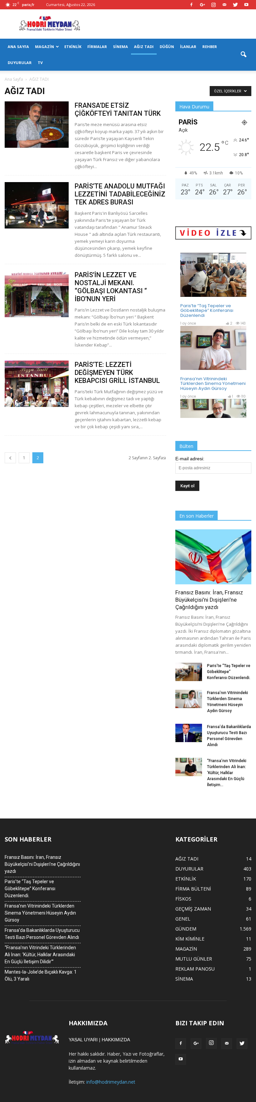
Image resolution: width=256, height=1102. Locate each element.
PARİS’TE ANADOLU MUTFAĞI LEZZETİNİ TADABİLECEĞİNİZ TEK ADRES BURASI (120, 194)
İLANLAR (188, 46)
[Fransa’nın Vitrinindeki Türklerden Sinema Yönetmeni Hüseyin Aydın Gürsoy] (188, 699)
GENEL (182, 919)
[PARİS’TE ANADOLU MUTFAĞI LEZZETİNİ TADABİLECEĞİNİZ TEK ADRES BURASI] (37, 205)
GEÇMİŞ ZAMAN (193, 909)
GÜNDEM (185, 929)
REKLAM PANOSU (195, 969)
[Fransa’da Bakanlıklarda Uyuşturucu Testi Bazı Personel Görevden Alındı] (188, 733)
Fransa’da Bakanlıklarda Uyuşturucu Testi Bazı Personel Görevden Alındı (42, 934)
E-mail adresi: (189, 458)
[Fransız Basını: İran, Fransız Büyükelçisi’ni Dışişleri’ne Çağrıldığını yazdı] (213, 556)
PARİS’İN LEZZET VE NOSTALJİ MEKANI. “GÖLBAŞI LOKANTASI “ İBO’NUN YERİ (111, 287)
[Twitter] (235, 4)
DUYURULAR (20, 62)
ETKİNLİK (72, 46)
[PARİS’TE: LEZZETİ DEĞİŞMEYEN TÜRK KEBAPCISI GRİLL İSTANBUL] (37, 384)
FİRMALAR (97, 46)
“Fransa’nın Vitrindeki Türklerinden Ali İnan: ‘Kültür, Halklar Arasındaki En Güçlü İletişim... (226, 772)
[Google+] (202, 4)
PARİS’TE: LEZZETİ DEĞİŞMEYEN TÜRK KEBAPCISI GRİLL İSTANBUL (117, 373)
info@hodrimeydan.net (110, 1082)
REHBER (209, 46)
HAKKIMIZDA (116, 1039)
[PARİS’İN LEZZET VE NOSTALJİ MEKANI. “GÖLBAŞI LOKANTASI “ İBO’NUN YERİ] (37, 294)
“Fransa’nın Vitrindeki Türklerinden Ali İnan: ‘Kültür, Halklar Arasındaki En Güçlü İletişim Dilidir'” (40, 954)
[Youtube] (246, 4)
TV (40, 62)
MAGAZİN (44, 46)
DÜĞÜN (167, 46)
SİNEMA (120, 46)
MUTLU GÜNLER (193, 959)
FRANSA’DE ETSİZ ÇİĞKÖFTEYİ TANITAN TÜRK (118, 109)
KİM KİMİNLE (189, 939)
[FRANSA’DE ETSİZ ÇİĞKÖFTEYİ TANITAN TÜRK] (37, 124)
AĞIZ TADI (144, 46)
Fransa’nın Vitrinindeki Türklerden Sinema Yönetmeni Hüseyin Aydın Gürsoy (40, 913)
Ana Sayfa (14, 79)
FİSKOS (183, 899)
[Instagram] (213, 4)
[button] (243, 55)
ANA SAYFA (18, 46)
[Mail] (224, 4)
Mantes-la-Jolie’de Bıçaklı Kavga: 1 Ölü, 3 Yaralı (41, 975)
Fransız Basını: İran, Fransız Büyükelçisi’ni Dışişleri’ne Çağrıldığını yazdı (209, 599)
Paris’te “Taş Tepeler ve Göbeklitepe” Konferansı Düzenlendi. (228, 671)
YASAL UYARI (83, 1039)
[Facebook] (191, 4)
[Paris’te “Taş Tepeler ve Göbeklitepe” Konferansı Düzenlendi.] (188, 672)
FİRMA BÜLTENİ (193, 889)
